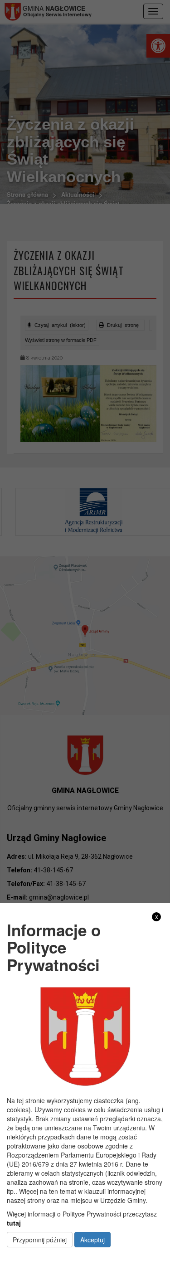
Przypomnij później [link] (40, 1239)
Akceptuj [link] (92, 1239)
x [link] (156, 916)
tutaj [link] (14, 1222)
